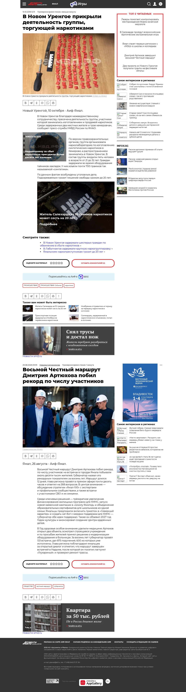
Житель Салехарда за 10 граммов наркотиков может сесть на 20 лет (76, 216)
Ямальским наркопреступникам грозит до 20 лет (73, 251)
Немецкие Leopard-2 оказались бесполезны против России (142, 189)
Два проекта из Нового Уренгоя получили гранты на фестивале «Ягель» (140, 68)
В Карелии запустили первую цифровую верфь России (141, 179)
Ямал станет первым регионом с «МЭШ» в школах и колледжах (140, 45)
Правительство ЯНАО (33, 449)
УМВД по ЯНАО (99, 96)
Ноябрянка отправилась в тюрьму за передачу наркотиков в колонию (96, 308)
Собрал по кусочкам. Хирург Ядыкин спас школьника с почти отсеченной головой (146, 86)
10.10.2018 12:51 (29, 12)
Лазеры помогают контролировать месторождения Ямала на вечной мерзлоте (140, 22)
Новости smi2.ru (32, 356)
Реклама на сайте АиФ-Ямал (57, 642)
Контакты (118, 642)
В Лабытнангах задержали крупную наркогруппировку (77, 248)
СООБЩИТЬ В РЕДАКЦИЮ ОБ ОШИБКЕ (142, 642)
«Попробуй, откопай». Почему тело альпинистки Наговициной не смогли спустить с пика (145, 468)
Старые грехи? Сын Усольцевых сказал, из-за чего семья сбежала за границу (145, 115)
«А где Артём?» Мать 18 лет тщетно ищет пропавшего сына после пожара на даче (145, 459)
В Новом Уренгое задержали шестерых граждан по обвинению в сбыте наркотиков (73, 244)
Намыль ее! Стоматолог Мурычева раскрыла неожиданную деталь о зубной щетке (145, 134)
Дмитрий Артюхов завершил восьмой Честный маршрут (140, 56)
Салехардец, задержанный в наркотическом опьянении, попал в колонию (96, 317)
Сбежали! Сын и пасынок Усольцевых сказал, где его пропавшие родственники (146, 96)
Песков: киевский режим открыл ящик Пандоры (143, 160)
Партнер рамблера (69, 681)
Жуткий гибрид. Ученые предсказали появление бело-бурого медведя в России (146, 430)
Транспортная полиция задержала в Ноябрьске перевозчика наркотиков (46, 317)
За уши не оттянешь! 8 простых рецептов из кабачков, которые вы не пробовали (146, 449)
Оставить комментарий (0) (93, 263)
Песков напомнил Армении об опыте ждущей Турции (145, 151)
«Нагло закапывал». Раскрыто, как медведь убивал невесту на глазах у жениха (145, 440)
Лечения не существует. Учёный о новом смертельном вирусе (144, 104)
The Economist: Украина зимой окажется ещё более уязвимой (142, 170)
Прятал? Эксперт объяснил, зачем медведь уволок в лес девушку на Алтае (144, 478)
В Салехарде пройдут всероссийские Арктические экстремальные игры (140, 33)
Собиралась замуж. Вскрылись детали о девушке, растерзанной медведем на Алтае (144, 125)
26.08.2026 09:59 (30, 365)
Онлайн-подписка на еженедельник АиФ (92, 642)
